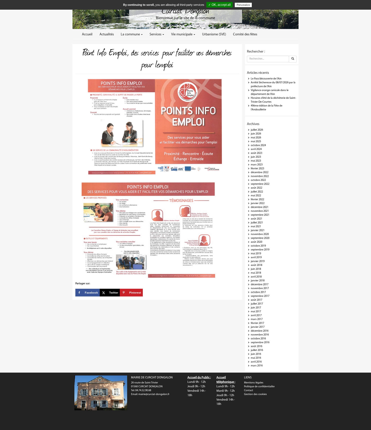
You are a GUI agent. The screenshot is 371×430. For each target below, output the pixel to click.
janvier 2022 (258, 203)
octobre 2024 (258, 145)
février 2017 (257, 323)
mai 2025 (256, 141)
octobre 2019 (258, 245)
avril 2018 (256, 276)
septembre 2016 (260, 342)
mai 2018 (256, 273)
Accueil (87, 34)
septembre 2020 (260, 238)
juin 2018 (256, 269)
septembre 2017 (260, 296)
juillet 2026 (257, 130)
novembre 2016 (260, 334)
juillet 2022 (257, 191)
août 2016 (256, 346)
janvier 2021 (258, 230)
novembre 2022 (260, 176)
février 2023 (257, 168)
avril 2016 (256, 361)
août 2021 (256, 218)
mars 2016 (257, 365)
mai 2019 (256, 253)
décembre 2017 (259, 284)
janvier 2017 (258, 327)
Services (156, 34)
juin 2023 (256, 157)
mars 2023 (257, 164)
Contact (248, 390)
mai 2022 (256, 195)
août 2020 (256, 242)
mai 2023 (256, 160)
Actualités (107, 34)
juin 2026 (256, 133)
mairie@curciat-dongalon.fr (153, 394)
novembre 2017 (260, 288)
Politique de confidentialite (259, 386)
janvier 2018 (258, 280)
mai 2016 (256, 358)
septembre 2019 (260, 249)
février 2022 (257, 199)
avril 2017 (256, 315)
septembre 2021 (260, 215)
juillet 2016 (257, 350)
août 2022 (256, 187)
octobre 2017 (258, 292)
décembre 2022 (259, 172)
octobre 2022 (258, 180)
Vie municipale (182, 34)
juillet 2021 (257, 222)
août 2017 (256, 300)
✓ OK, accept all (219, 4)
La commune (131, 34)
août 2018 (256, 265)
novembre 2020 (260, 234)
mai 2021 (256, 226)
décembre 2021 (259, 207)
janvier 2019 (258, 261)
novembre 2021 (260, 211)
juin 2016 (256, 354)
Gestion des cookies (255, 394)
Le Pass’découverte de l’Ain (266, 78)
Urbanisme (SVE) (214, 34)
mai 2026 (256, 137)
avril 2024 (256, 149)
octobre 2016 (258, 338)
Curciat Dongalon (185, 9)
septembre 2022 (260, 184)
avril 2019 (256, 257)
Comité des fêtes (245, 34)
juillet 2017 (257, 303)
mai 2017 (256, 311)
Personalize (243, 4)
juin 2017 (256, 307)
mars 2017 (257, 319)
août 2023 (256, 153)
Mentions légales (253, 382)
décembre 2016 (259, 331)
